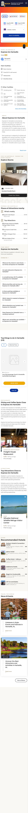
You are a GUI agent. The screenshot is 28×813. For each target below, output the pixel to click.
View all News (21, 680)
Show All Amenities (20, 108)
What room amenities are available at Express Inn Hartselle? (13, 320)
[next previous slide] (3, 171)
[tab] (14, 264)
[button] (25, 430)
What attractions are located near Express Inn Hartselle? (12, 306)
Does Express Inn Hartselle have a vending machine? (13, 313)
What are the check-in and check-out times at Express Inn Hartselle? (13, 263)
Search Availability (14, 35)
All (4, 345)
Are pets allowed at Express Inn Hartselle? (12, 270)
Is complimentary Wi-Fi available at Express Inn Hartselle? (12, 277)
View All (14, 390)
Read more (23, 150)
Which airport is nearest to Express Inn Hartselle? (13, 299)
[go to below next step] (24, 46)
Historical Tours (13, 345)
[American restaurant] (14, 439)
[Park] (14, 505)
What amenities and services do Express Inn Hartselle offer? (12, 285)
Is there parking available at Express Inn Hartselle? (11, 292)
